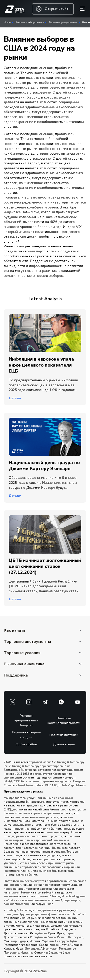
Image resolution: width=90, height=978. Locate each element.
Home (7, 22)
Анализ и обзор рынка (30, 22)
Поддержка (16, 675)
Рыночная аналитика (24, 664)
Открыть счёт (56, 8)
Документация (64, 744)
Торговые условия (22, 653)
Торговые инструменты (27, 641)
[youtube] (77, 701)
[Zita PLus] (14, 9)
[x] (12, 701)
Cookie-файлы (26, 744)
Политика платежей (64, 735)
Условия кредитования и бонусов (26, 720)
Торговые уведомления (63, 22)
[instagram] (28, 701)
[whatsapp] (61, 701)
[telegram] (45, 701)
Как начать (15, 630)
